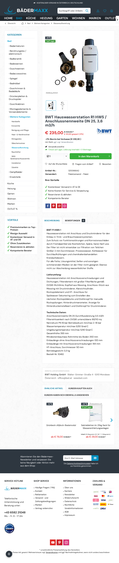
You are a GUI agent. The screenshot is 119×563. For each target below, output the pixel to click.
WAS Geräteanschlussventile (20, 157)
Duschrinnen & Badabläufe (17, 90)
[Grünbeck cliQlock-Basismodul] (61, 412)
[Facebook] (47, 206)
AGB (66, 511)
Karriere (68, 491)
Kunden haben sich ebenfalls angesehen (66, 395)
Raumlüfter (16, 152)
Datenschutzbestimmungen (79, 463)
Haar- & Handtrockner (20, 134)
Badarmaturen (16, 46)
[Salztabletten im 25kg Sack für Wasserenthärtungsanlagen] (96, 412)
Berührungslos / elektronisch (17, 52)
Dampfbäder (15, 172)
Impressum (70, 515)
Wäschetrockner (18, 143)
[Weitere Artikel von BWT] (104, 131)
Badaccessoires (17, 73)
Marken (11, 203)
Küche (10, 183)
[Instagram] (64, 206)
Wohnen (11, 198)
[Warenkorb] (112, 11)
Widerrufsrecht (72, 498)
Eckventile (15, 126)
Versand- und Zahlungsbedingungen (45, 500)
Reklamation (40, 494)
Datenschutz (70, 501)
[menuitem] (112, 11)
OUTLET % (12, 208)
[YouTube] (53, 542)
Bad (9, 41)
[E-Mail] (59, 206)
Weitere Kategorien (19, 116)
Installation (16, 163)
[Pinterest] (53, 206)
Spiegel (13, 78)
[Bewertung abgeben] (70, 129)
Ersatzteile (15, 177)
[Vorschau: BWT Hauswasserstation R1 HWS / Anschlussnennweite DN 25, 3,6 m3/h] (51, 105)
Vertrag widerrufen (44, 508)
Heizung (11, 188)
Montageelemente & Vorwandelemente (20, 110)
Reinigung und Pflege (20, 130)
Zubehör (14, 167)
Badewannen (16, 63)
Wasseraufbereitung (19, 147)
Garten (11, 193)
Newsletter (70, 494)
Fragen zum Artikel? (84, 164)
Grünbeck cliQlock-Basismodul (61, 425)
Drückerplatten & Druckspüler (18, 98)
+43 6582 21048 (15, 512)
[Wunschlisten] (105, 11)
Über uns (69, 487)
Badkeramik (15, 58)
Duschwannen (16, 68)
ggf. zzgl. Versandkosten (63, 142)
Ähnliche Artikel (53, 388)
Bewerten (106, 164)
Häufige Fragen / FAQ (45, 487)
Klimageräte (16, 139)
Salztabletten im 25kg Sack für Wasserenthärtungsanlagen (95, 426)
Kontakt (38, 491)
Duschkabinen (17, 104)
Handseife (15, 121)
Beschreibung (52, 220)
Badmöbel (14, 83)
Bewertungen (74, 220)
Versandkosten (52, 552)
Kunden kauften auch (80, 388)
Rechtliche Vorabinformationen (74, 506)
